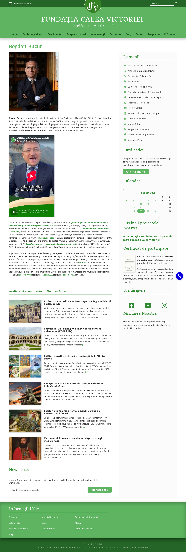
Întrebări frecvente (50, 517)
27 (148, 211)
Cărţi (128, 34)
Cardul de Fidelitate (84, 528)
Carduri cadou (48, 528)
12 (141, 204)
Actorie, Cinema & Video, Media (143, 65)
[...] (99, 317)
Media (78, 522)
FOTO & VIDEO (135, 108)
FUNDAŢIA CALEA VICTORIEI (92, 19)
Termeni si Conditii (93, 544)
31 (126, 214)
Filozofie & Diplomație (138, 102)
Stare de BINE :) (135, 140)
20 (148, 207)
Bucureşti (13, 517)
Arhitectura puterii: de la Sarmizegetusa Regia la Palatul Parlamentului (77, 302)
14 (155, 204)
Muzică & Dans (135, 124)
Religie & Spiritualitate (138, 129)
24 (126, 211)
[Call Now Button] (179, 276)
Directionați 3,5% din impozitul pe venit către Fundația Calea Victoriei (147, 238)
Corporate (115, 34)
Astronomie (133, 81)
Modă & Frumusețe (137, 118)
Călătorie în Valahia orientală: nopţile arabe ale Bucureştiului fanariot (72, 412)
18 (134, 207)
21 (155, 207)
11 (134, 204)
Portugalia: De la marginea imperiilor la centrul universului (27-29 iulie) (72, 330)
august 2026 (148, 192)
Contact (140, 34)
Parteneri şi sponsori (18, 528)
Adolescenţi (98, 34)
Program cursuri (76, 34)
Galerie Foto (14, 522)
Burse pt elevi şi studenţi (86, 517)
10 (126, 204)
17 (126, 207)
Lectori (45, 522)
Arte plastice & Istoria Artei (140, 76)
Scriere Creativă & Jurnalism (141, 134)
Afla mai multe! (136, 171)
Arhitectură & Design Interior (141, 70)
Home (14, 34)
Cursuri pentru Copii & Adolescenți (144, 92)
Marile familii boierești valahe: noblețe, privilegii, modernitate (73, 439)
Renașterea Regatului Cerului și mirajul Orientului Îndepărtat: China (74, 385)
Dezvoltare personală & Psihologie (144, 97)
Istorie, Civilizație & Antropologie (143, 113)
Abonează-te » (100, 490)
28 (155, 211)
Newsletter (22, 3)
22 (163, 207)
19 (141, 207)
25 (134, 211)
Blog (11, 534)
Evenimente (54, 34)
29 (163, 211)
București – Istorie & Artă (140, 86)
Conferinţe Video (32, 34)
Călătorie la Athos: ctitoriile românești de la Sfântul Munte (75, 357)
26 (141, 211)
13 (148, 204)
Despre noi (154, 34)
